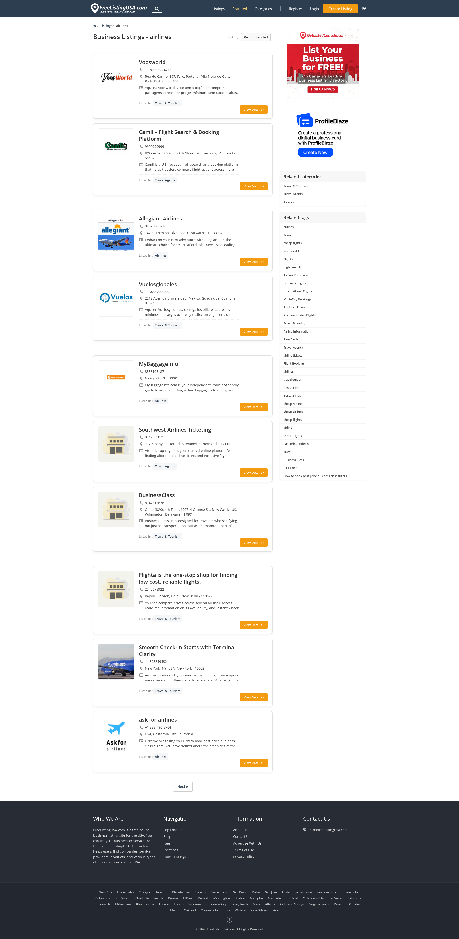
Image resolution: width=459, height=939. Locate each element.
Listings (218, 8)
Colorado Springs (292, 904)
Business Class (294, 460)
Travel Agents (165, 180)
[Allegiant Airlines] (116, 233)
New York (105, 892)
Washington (221, 898)
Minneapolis (209, 910)
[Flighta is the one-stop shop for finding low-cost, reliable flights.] (116, 589)
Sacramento (197, 904)
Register (295, 8)
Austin (286, 892)
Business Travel (294, 307)
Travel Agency (293, 347)
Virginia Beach (319, 904)
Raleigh (339, 904)
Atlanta (270, 904)
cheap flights (293, 243)
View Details (253, 109)
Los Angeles (125, 892)
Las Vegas (336, 898)
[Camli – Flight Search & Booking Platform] (116, 146)
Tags (167, 843)
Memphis (256, 898)
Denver (173, 898)
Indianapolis (349, 892)
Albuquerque (144, 904)
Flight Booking (294, 363)
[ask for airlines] (116, 734)
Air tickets (290, 468)
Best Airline (291, 387)
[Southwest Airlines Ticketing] (116, 444)
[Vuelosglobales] (116, 298)
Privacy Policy (243, 856)
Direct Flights (293, 436)
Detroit (203, 898)
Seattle (158, 898)
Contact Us (241, 836)
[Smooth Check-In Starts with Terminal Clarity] (116, 661)
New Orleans (259, 910)
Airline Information (297, 331)
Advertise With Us (247, 843)
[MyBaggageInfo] (116, 378)
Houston (161, 892)
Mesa (256, 904)
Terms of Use (243, 850)
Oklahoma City (313, 898)
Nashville (274, 898)
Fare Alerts (291, 339)
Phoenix (200, 892)
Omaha (354, 904)
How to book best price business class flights (315, 476)
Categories (263, 8)
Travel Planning (294, 323)
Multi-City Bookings (297, 299)
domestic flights (295, 283)
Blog (166, 836)
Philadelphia (181, 892)
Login (314, 8)
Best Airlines (292, 395)
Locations (170, 850)
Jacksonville (303, 892)
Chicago (144, 892)
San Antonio (219, 892)
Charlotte (142, 898)
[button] (363, 8)
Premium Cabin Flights (300, 315)
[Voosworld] (116, 76)
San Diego (240, 892)
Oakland (190, 910)
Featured (239, 8)
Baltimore (354, 898)
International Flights (298, 291)
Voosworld (291, 251)
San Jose (271, 892)
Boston (240, 898)
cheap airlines (293, 411)
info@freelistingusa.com (328, 830)
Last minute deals (296, 443)
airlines (289, 227)
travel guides (293, 379)
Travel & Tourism (167, 103)
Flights (288, 259)
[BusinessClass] (116, 509)
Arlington (279, 910)
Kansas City (218, 904)
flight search (292, 267)
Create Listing (340, 8)
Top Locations (174, 830)
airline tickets (293, 355)
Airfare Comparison (297, 275)
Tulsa (226, 910)
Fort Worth (123, 898)
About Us (240, 830)
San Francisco (326, 892)
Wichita (240, 910)
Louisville (103, 904)
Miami (174, 910)
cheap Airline (293, 403)
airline (288, 427)
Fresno (179, 904)
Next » (182, 786)
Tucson (164, 904)
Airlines (160, 255)
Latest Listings (174, 856)
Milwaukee (123, 904)
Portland (292, 898)
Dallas (256, 892)
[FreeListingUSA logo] (118, 8)
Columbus (102, 898)
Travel (288, 235)
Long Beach (239, 904)
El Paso (188, 898)
